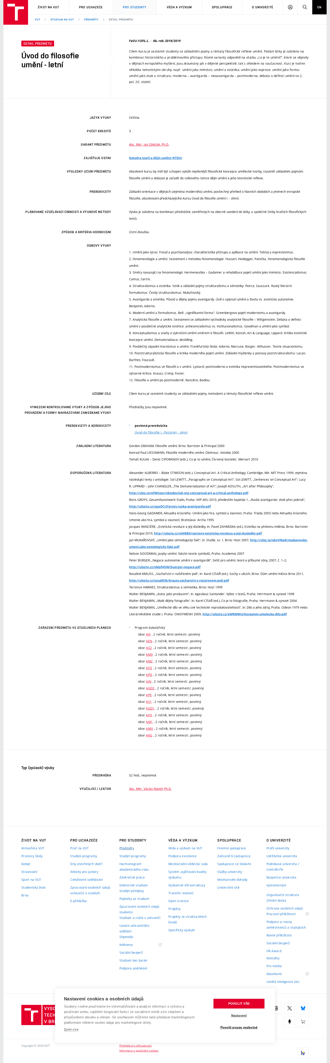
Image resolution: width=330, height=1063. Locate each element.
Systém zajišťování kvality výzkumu (187, 874)
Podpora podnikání (133, 968)
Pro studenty (134, 7)
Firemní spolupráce (231, 848)
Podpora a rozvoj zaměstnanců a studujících (286, 924)
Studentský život (33, 887)
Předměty (91, 19)
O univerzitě (262, 7)
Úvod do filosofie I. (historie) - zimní (161, 432)
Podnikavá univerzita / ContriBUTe (282, 867)
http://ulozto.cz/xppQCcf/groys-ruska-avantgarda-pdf (170, 506)
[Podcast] (289, 1021)
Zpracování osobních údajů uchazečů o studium (90, 890)
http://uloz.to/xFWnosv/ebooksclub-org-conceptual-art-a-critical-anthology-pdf (188, 493)
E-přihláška (78, 901)
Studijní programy (83, 856)
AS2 (149, 648)
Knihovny (131, 944)
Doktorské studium (133, 885)
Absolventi (279, 974)
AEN (149, 641)
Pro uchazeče (91, 7)
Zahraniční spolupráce (234, 856)
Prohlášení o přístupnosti (135, 1045)
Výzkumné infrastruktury (186, 885)
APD (149, 675)
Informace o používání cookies (139, 1050)
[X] (289, 1008)
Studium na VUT (62, 19)
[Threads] (276, 1008)
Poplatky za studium (134, 898)
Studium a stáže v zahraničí (140, 918)
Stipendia (126, 937)
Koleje (25, 864)
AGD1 (150, 708)
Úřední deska (276, 900)
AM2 (149, 661)
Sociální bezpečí (131, 952)
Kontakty (272, 958)
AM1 (149, 722)
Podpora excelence (182, 856)
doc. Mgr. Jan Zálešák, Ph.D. (149, 144)
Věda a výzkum (179, 7)
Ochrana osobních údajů (284, 908)
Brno (25, 895)
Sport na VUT (31, 879)
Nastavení (239, 1015)
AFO (149, 715)
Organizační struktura (282, 895)
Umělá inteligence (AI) (282, 982)
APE (149, 695)
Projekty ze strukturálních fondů (187, 919)
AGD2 (150, 688)
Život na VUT (48, 7)
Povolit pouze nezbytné (238, 1027)
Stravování (29, 872)
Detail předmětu (121, 19)
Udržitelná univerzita (281, 856)
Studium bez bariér (133, 960)
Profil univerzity (278, 848)
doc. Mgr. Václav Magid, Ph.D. (150, 789)
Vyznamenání (276, 885)
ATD (149, 668)
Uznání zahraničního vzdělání (134, 928)
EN (319, 7)
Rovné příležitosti (279, 935)
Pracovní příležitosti (286, 914)
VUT (37, 19)
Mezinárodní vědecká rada (188, 864)
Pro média (274, 966)
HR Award (273, 951)
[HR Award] (303, 1053)
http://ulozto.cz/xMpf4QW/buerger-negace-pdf (164, 567)
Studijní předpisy (131, 891)
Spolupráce (222, 7)
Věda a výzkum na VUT (185, 848)
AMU (149, 728)
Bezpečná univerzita (281, 877)
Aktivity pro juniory (84, 872)
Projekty (174, 909)
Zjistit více (71, 1029)
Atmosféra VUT (32, 848)
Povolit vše (239, 1003)
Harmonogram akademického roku (134, 867)
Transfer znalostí (181, 893)
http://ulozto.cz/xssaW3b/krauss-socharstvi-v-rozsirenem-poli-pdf (179, 581)
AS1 (149, 701)
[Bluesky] (303, 1008)
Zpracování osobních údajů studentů (139, 909)
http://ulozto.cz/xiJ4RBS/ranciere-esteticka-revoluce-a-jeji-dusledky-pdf (208, 533)
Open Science (178, 901)
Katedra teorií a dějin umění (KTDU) (155, 158)
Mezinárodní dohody (232, 879)
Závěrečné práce (132, 877)
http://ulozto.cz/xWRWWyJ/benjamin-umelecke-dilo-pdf (244, 614)
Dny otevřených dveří (86, 864)
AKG (149, 735)
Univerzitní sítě (228, 887)
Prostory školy (32, 856)
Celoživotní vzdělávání (86, 879)
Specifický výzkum (181, 930)
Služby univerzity (229, 872)
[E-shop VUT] (303, 1021)
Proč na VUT (79, 848)
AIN (148, 681)
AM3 (149, 654)
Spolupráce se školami (234, 864)
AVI (148, 634)
